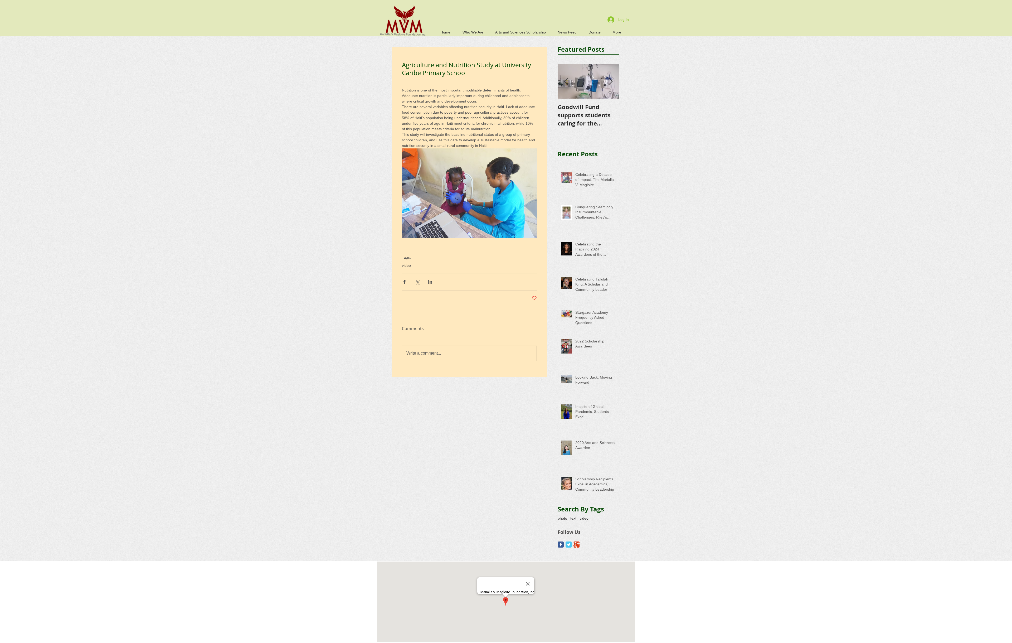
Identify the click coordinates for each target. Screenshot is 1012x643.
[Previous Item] (566, 82)
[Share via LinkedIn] (430, 281)
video (406, 265)
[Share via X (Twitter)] (417, 281)
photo (562, 518)
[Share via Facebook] (404, 281)
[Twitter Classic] (569, 545)
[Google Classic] (576, 545)
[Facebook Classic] (561, 545)
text (573, 518)
